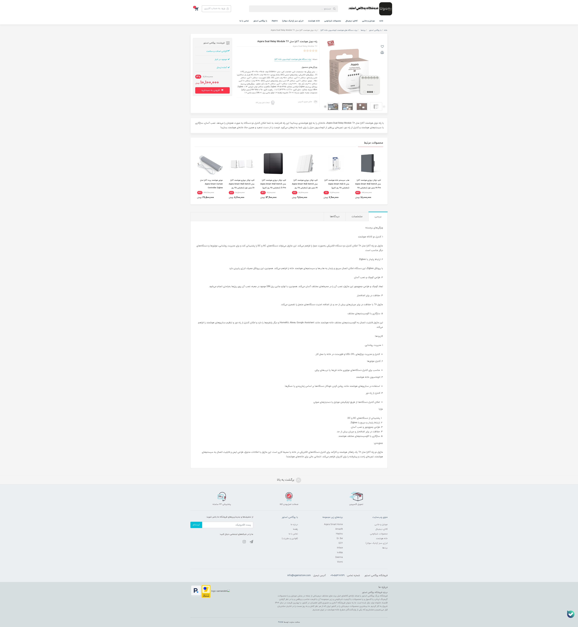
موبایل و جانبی (368, 21)
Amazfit (339, 529)
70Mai (340, 552)
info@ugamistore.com (299, 575)
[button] (198, 8)
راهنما (295, 529)
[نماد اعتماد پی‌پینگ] (196, 591)
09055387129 (337, 575)
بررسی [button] (378, 216)
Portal (280, 622)
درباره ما (294, 524)
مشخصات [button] (357, 216)
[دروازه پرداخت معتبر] (206, 591)
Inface (340, 547)
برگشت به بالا (286, 480)
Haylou (339, 533)
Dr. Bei (340, 538)
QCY (341, 543)
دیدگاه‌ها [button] (334, 216)
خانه (381, 21)
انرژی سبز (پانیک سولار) (292, 21)
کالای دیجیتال (351, 21)
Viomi (340, 562)
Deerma (339, 557)
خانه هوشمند (314, 21)
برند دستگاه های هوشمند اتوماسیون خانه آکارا (292, 59)
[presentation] (383, 106)
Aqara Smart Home (333, 524)
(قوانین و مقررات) (290, 538)
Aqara (275, 21)
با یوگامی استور (260, 21)
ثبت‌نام (196, 524)
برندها (385, 547)
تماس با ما (244, 21)
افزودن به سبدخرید (211, 90)
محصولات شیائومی (332, 21)
